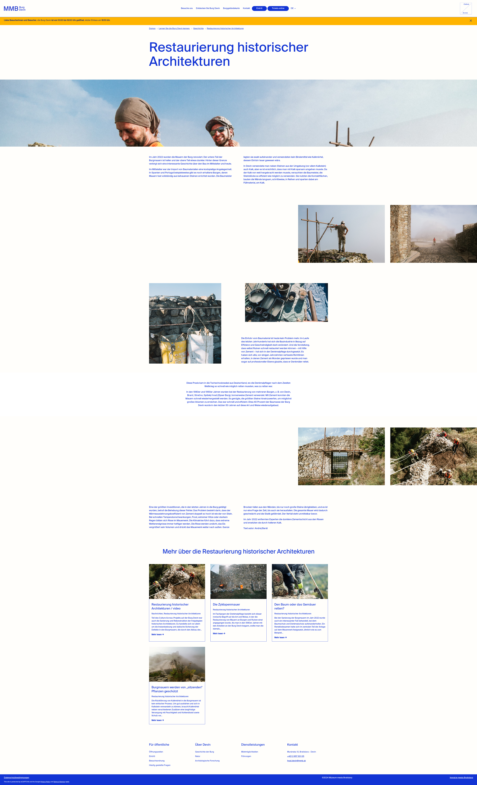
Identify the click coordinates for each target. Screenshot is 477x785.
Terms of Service (59, 782)
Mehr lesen (157, 635)
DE (292, 8)
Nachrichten (157, 614)
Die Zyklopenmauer (227, 604)
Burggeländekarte (231, 8)
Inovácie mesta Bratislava (461, 778)
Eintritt (259, 8)
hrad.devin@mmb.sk (296, 761)
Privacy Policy (45, 782)
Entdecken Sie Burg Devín (208, 8)
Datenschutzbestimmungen (16, 778)
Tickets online (278, 8)
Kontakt (246, 8)
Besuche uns (187, 8)
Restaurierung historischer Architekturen (182, 614)
